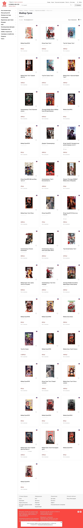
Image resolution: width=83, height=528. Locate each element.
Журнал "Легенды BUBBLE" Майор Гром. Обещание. (70, 180)
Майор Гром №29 (46, 316)
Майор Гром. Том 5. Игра (27, 213)
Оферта (52, 502)
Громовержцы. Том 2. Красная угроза (29, 110)
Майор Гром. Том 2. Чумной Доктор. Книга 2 (28, 448)
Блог (36, 498)
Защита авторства (23, 502)
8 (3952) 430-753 (14, 4)
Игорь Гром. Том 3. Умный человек (48, 382)
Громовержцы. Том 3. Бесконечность (47, 180)
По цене (21, 19)
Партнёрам (21, 500)
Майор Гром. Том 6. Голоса (70, 349)
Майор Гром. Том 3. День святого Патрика (27, 283)
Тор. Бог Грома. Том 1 (68, 43)
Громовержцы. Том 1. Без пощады (48, 283)
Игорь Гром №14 (46, 213)
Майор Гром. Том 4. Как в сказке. (69, 382)
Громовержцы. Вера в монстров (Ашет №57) (48, 249)
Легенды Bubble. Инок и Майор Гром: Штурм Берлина (50, 110)
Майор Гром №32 (67, 109)
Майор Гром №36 (46, 349)
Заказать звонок (12, 6)
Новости (67, 2)
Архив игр (37, 500)
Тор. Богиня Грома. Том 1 (69, 248)
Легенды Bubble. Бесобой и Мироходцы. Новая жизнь (70, 283)
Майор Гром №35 (67, 447)
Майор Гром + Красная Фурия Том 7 (71, 76)
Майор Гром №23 (25, 415)
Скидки (48, 2)
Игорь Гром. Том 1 (46, 43)
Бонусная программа (59, 2)
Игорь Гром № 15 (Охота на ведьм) (70, 213)
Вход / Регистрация (71, 498)
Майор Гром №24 (25, 43)
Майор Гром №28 (25, 316)
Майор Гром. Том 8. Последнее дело (50, 448)
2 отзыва (30, 451)
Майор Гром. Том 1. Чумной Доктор (28, 76)
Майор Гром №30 (46, 415)
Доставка (72, 2)
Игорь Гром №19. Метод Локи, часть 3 (29, 180)
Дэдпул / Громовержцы (48, 143)
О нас (20, 498)
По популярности (28, 19)
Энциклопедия (38, 506)
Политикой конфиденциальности (45, 524)
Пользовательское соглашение (58, 504)
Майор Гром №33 (25, 143)
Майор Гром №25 (25, 381)
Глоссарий (37, 504)
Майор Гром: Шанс (68, 316)
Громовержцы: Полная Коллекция (27, 249)
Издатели (37, 502)
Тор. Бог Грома (25, 349)
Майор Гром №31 (25, 481)
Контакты (53, 500)
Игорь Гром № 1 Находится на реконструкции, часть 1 (71, 144)
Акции (52, 2)
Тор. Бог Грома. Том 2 (47, 75)
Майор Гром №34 (67, 415)
